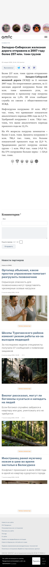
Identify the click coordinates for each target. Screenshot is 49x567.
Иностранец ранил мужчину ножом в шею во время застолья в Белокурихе (22, 461)
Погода (4, 533)
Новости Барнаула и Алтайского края (14, 542)
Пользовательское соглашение (12, 528)
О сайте (4, 536)
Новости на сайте (8, 522)
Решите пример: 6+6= (10, 242)
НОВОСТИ (6, 43)
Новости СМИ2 (7, 265)
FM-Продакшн (6, 525)
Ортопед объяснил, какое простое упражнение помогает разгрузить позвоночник (24, 273)
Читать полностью (24, 326)
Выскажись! (8, 68)
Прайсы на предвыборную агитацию (14, 539)
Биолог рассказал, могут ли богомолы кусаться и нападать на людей (24, 399)
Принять (36, 561)
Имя (4, 219)
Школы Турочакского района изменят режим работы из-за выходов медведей (23, 336)
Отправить (9, 246)
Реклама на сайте (8, 531)
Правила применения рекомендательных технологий (19, 546)
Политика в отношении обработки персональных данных (21, 549)
